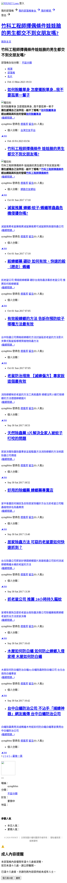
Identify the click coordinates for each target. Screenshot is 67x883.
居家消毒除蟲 (8, 451)
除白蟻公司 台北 (53, 669)
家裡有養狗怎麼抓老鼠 (13, 612)
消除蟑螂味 (7, 394)
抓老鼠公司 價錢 (10, 280)
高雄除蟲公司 (56, 226)
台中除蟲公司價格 (11, 337)
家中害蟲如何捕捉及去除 (15, 503)
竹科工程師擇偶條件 (52, 169)
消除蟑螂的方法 (50, 451)
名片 (9, 76)
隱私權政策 (55, 837)
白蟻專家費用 (53, 727)
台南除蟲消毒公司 (36, 612)
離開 (18, 878)
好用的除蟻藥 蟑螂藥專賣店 (30, 490)
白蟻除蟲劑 (38, 669)
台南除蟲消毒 (42, 280)
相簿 (9, 69)
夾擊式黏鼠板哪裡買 (12, 341)
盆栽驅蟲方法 (33, 451)
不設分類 (27, 62)
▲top (4, 135)
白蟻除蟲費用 (8, 727)
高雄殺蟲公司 (46, 560)
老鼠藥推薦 (17, 226)
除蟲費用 (19, 507)
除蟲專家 (21, 451)
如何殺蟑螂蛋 (11, 283)
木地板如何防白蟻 (36, 727)
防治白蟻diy (25, 669)
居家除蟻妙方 (36, 503)
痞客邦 (24, 124)
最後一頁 (17, 756)
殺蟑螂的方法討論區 (32, 337)
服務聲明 (33, 841)
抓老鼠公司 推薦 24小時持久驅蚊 (34, 599)
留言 (31, 124)
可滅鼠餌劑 (42, 226)
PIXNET (14, 837)
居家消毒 (21, 616)
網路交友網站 (28, 189)
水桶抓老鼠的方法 (21, 564)
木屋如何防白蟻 (10, 669)
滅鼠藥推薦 (30, 226)
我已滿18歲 (7, 878)
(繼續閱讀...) (8, 117)
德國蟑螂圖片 (18, 398)
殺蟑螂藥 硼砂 (27, 280)
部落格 (11, 72)
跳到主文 (6, 41)
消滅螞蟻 (21, 727)
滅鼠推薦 (6, 226)
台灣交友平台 (28, 130)
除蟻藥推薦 (52, 612)
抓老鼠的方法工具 (24, 394)
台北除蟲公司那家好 (12, 560)
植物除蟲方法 (31, 341)
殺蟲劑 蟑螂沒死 (43, 394)
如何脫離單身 (48, 110)
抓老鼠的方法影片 (54, 337)
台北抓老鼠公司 (52, 503)
